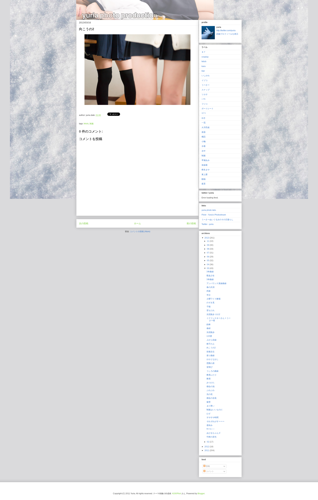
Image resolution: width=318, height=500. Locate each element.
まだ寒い (210, 406)
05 (208, 260)
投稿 (207, 466)
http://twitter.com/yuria (226, 30)
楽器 (204, 132)
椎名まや (206, 170)
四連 (209, 291)
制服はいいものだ (214, 410)
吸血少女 (210, 275)
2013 (207, 238)
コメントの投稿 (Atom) (140, 231)
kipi (203, 71)
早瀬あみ (206, 160)
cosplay (205, 57)
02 (208, 442)
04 (208, 264)
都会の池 (210, 386)
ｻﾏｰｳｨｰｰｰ (210, 429)
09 (208, 245)
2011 (207, 450)
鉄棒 (209, 324)
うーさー (206, 85)
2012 (207, 446)
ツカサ (205, 94)
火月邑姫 (206, 127)
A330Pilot (176, 493)
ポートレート (207, 108)
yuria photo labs (209, 210)
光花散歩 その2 (213, 314)
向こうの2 (211, 348)
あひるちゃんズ (213, 433)
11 (208, 241)
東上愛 (205, 174)
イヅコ (205, 80)
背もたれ (210, 310)
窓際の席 (210, 363)
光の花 (209, 394)
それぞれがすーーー (215, 421)
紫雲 (209, 402)
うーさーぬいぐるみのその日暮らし (217, 219)
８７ (204, 52)
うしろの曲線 (212, 371)
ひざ (209, 413)
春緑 (209, 328)
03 (208, 268)
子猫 (209, 306)
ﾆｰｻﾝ (204, 99)
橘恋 (204, 137)
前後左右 (210, 352)
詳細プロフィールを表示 (227, 34)
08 (208, 249)
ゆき (204, 118)
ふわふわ (210, 390)
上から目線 (211, 340)
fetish (86, 123)
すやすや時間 (212, 417)
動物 (204, 179)
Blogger (201, 493)
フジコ (205, 104)
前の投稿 (191, 223)
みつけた (210, 383)
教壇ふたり (211, 375)
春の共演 (210, 287)
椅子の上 (210, 344)
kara (204, 66)
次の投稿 (83, 223)
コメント (209, 471)
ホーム (137, 223)
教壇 (209, 379)
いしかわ (206, 75)
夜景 (204, 184)
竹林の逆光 (211, 437)
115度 (209, 336)
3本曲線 (210, 271)
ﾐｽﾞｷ (204, 113)
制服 (92, 123)
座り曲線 (210, 355)
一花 (204, 122)
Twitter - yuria (207, 224)
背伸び (209, 367)
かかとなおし (212, 359)
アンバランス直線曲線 (216, 283)
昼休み (209, 425)
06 (208, 257)
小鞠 (204, 141)
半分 (209, 295)
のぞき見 (210, 302)
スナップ (206, 90)
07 (208, 253)
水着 (204, 146)
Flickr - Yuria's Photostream (214, 215)
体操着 (205, 165)
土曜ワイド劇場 (213, 299)
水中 (204, 151)
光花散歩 (210, 332)
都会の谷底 (211, 398)
